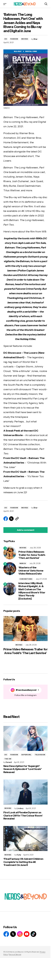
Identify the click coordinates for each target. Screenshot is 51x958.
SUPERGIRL (26, 755)
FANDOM (14, 39)
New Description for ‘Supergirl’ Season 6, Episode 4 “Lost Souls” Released (22, 769)
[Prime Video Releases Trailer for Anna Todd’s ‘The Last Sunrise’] (9, 552)
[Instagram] (20, 934)
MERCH (23, 563)
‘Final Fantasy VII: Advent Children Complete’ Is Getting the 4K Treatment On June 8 (23, 862)
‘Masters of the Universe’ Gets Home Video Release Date (30, 570)
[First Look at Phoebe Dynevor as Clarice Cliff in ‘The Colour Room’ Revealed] (25, 792)
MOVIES (24, 39)
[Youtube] (26, 934)
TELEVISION (40, 755)
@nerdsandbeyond (26, 690)
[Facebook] (6, 934)
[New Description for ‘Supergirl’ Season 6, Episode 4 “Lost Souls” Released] (25, 738)
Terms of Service (15, 954)
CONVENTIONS (26, 579)
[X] (13, 934)
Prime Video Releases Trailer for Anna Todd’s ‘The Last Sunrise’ (31, 554)
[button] (4, 4)
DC (6, 39)
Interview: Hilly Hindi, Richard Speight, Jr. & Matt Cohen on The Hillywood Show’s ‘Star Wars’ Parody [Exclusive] (31, 591)
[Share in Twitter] (11, 518)
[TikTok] (33, 934)
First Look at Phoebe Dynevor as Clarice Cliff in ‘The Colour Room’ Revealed (23, 815)
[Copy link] (17, 518)
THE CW (8, 759)
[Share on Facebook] (5, 518)
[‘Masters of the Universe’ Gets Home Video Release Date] (9, 568)
